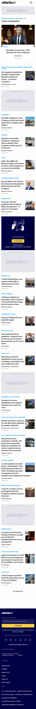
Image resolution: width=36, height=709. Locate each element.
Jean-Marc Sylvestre (6, 478)
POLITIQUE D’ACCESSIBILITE (9, 698)
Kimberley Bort (18, 56)
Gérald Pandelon (5, 84)
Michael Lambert (5, 366)
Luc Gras (13, 84)
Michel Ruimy (15, 366)
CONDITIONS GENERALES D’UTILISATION (12, 704)
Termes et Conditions (18, 631)
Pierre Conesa (15, 428)
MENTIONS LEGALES (10, 691)
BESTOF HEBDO (6, 682)
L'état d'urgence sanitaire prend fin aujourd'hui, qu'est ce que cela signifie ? (12, 577)
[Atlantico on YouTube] (30, 640)
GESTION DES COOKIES (8, 694)
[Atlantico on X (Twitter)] (11, 640)
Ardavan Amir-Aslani (6, 286)
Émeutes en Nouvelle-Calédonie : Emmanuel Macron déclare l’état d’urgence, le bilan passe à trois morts (11, 143)
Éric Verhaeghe (5, 565)
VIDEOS (4, 676)
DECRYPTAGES (6, 665)
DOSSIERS (4, 669)
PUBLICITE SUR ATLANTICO (24, 691)
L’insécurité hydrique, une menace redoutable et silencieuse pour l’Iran (11, 281)
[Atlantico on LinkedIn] (20, 640)
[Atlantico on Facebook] (15, 640)
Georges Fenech (5, 428)
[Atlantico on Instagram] (25, 640)
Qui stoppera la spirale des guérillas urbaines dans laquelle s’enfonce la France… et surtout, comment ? (11, 77)
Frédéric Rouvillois (6, 544)
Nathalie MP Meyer (6, 322)
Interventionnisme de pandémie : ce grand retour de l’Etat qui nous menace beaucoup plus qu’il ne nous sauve (12, 339)
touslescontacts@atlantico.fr (18, 644)
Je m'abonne (18, 241)
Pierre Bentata (5, 346)
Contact (20, 655)
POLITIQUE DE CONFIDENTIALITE (24, 694)
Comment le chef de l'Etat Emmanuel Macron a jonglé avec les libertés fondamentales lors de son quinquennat (12, 537)
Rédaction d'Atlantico (6, 127)
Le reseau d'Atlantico (8, 655)
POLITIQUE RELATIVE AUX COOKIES (11, 701)
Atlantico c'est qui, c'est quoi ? (10, 653)
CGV (3, 691)
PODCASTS (5, 679)
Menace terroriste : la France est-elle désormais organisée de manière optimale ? (12, 423)
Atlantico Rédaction (6, 498)
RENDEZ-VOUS (5, 672)
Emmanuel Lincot (5, 410)
